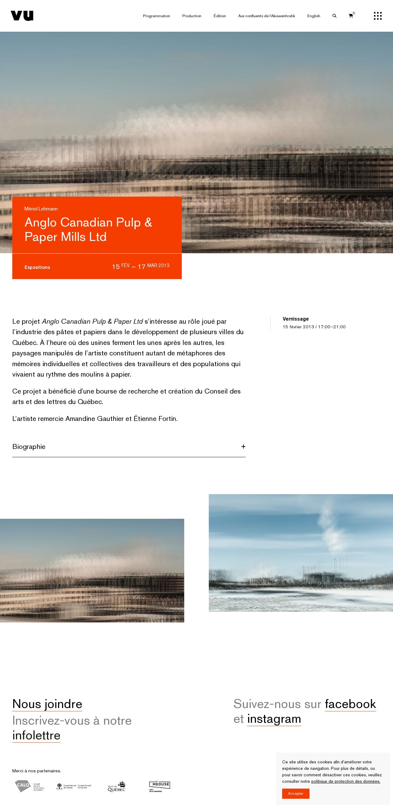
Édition (220, 16)
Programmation (156, 16)
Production (191, 16)
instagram (274, 718)
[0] (351, 16)
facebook (350, 703)
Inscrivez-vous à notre (72, 727)
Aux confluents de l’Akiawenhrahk (266, 16)
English (313, 16)
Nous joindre (47, 703)
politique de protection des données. (345, 781)
